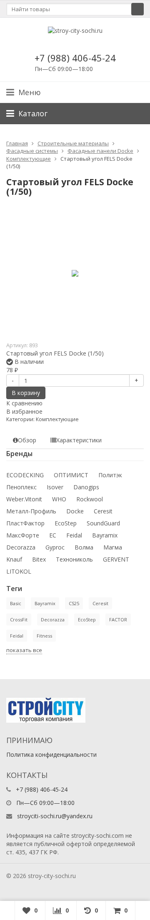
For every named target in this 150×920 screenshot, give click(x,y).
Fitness (44, 636)
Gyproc (55, 547)
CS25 (74, 603)
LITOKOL (18, 571)
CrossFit (19, 619)
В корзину (26, 393)
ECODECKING (25, 475)
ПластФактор (25, 523)
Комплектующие (28, 158)
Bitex (39, 559)
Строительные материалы (73, 143)
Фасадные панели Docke (100, 151)
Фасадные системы (32, 151)
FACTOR (118, 619)
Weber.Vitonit (24, 499)
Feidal (74, 535)
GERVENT (116, 559)
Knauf (14, 559)
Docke (75, 511)
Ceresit (103, 511)
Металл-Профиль (31, 511)
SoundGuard (103, 523)
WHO (59, 499)
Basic (15, 603)
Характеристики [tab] (79, 440)
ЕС (52, 535)
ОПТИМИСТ (71, 475)
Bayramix (105, 535)
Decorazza (20, 547)
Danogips (86, 487)
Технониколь (74, 559)
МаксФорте (22, 535)
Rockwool (89, 499)
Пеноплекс (21, 487)
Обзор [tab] (27, 440)
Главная (17, 143)
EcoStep (66, 523)
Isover (55, 487)
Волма (84, 547)
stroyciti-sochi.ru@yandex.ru (54, 816)
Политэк (110, 475)
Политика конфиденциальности (51, 754)
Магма (112, 547)
